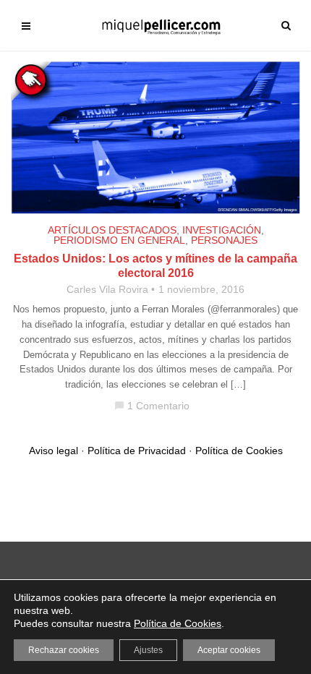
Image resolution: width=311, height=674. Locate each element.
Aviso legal (53, 450)
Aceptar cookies (228, 650)
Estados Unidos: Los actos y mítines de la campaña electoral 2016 (155, 265)
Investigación (221, 230)
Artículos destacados (112, 230)
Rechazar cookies (63, 650)
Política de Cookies (239, 450)
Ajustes (148, 650)
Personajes (224, 240)
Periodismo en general (119, 240)
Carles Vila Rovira (107, 289)
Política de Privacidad (137, 450)
